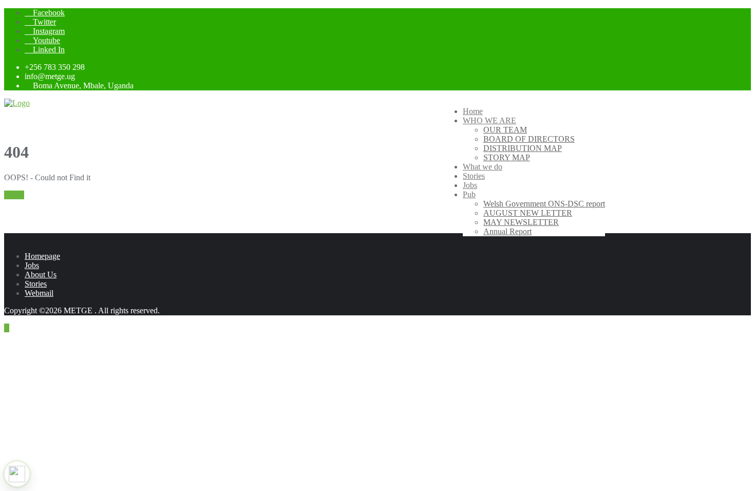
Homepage (42, 256)
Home (14, 195)
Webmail (39, 293)
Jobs (32, 265)
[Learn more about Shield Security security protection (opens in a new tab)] (17, 474)
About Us (40, 274)
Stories (36, 283)
